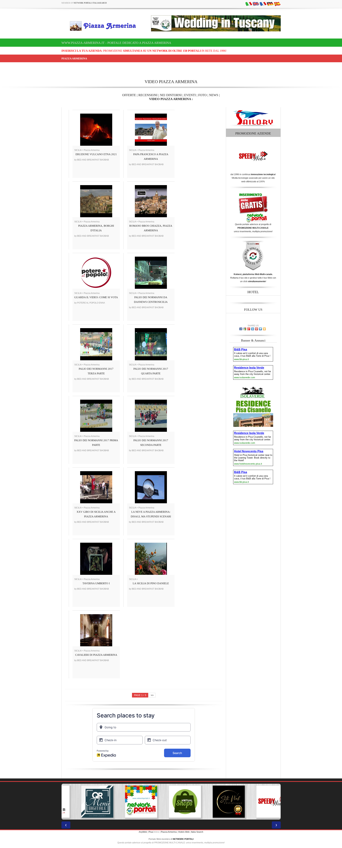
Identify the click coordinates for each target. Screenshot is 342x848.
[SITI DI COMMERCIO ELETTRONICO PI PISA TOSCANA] (171, 802)
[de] (270, 4)
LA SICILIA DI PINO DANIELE (151, 583)
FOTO (202, 95)
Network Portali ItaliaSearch (90, 3)
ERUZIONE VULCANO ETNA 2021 (96, 154)
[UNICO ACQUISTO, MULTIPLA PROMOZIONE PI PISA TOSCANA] (127, 802)
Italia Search (197, 832)
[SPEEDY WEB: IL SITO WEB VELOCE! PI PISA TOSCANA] (259, 802)
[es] (277, 4)
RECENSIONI (147, 95)
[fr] (262, 4)
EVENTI (190, 95)
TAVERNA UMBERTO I (96, 583)
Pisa (151, 832)
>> (152, 695)
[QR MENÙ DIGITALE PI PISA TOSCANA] (83, 802)
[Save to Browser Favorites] (264, 328)
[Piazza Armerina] (104, 26)
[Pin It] (256, 328)
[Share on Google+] (248, 328)
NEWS (213, 95)
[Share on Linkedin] (252, 328)
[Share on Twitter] (260, 328)
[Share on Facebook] (240, 328)
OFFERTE (129, 95)
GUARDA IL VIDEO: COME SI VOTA (96, 297)
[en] (255, 4)
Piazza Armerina (169, 832)
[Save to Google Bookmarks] (244, 328)
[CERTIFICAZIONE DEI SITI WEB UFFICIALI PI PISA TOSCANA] (215, 802)
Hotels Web (184, 832)
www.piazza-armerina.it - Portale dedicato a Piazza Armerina (116, 43)
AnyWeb (143, 832)
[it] (248, 4)
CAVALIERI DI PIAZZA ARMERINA (96, 654)
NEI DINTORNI (171, 95)
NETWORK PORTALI (183, 839)
